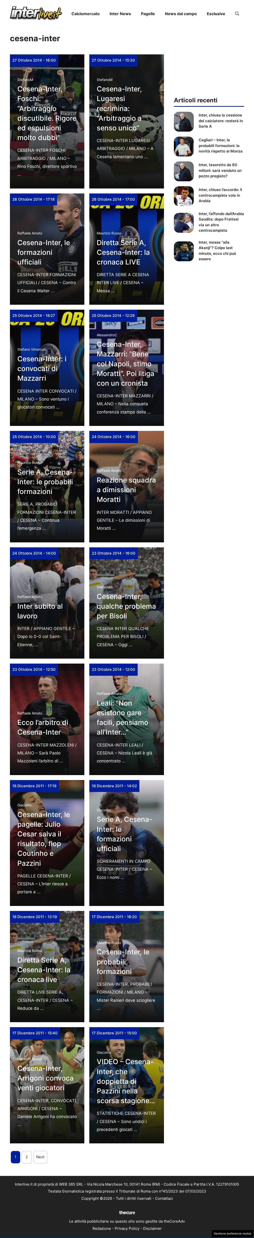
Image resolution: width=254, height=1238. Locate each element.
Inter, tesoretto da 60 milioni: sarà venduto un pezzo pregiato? (220, 170)
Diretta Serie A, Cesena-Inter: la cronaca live (43, 970)
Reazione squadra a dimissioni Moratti (126, 490)
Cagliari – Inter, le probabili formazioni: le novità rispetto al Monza (221, 145)
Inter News (120, 13)
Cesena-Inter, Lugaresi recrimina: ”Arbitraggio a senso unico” (119, 108)
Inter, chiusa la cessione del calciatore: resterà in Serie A (221, 121)
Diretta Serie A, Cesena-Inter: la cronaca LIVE (123, 252)
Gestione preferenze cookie (232, 1233)
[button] (237, 13)
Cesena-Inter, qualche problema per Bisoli (126, 606)
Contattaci (164, 1198)
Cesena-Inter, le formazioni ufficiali (43, 252)
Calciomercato (85, 13)
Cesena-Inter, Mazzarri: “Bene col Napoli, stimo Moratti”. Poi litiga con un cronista (125, 363)
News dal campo (181, 13)
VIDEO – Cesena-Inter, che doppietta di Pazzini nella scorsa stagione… (126, 1081)
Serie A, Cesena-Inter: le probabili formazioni (45, 482)
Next (40, 1157)
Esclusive (216, 13)
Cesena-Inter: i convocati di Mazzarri (41, 368)
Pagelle (148, 13)
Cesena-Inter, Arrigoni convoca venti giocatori (45, 1078)
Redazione (102, 1228)
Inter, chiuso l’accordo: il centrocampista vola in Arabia (220, 195)
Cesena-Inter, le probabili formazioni (123, 961)
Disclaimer (152, 1228)
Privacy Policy (127, 1228)
